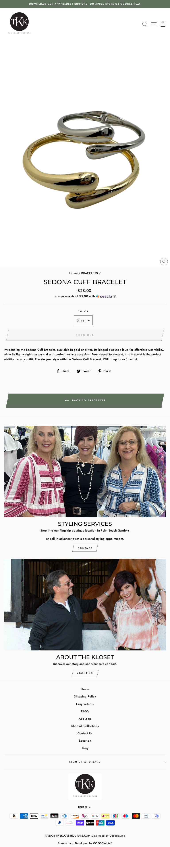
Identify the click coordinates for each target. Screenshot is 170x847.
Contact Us (85, 733)
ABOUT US (85, 673)
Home (73, 273)
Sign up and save (85, 762)
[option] (85, 4)
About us (85, 718)
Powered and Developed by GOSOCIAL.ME (85, 843)
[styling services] (85, 471)
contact (85, 548)
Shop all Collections (85, 726)
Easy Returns (85, 704)
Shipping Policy (85, 696)
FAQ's (85, 711)
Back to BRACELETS (88, 400)
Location (85, 740)
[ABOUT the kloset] (85, 604)
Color (83, 311)
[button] (85, 296)
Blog (85, 748)
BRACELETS (89, 273)
